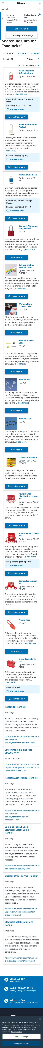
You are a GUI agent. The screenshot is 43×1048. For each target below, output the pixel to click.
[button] (40, 9)
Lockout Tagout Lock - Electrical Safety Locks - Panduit (17, 829)
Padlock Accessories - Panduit (21, 777)
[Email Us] (6, 980)
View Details (16, 257)
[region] (21, 1032)
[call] (6, 989)
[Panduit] (22, 3)
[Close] (40, 1019)
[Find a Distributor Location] (6, 1001)
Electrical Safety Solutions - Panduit (19, 923)
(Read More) (21, 94)
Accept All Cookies (21, 1043)
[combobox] (21, 9)
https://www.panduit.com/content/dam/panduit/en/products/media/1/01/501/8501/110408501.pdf (22, 767)
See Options (17, 117)
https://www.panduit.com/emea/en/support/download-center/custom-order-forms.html (21, 911)
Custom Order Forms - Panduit (21, 875)
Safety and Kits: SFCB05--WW (18, 751)
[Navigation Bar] (2, 3)
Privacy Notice (16, 1032)
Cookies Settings (21, 1037)
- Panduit (15, 706)
